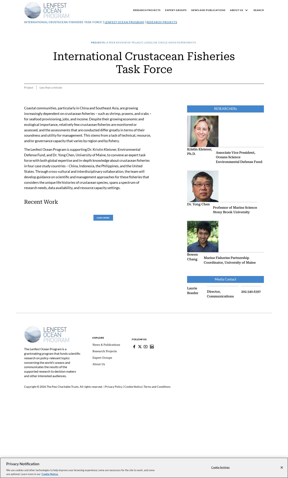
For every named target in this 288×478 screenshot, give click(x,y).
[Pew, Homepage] (46, 10)
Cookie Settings (220, 467)
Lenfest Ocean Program (124, 22)
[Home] (46, 328)
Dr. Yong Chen (198, 204)
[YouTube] (145, 346)
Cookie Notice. (50, 473)
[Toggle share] (261, 102)
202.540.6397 (251, 291)
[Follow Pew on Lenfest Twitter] (140, 346)
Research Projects (162, 22)
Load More (103, 218)
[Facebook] (134, 346)
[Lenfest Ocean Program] (151, 346)
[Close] (281, 467)
